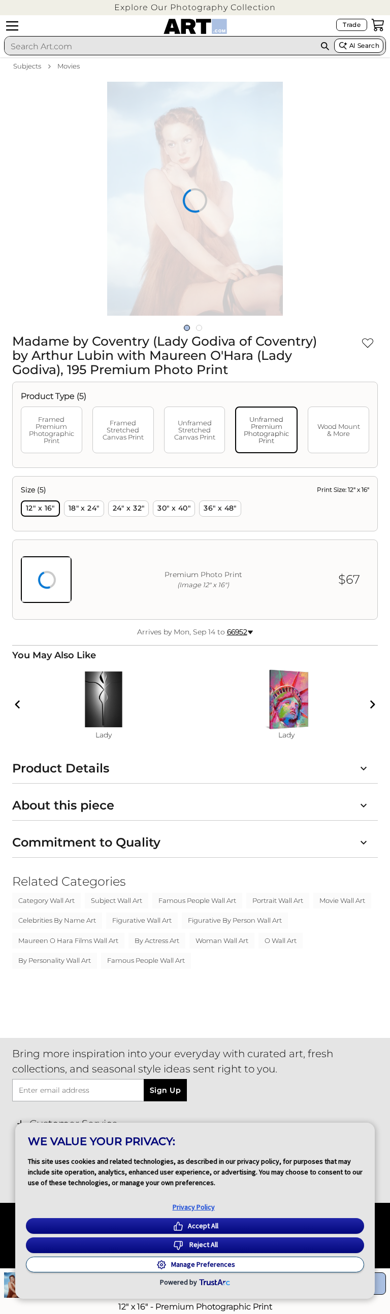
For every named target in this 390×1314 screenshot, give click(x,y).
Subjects (27, 66)
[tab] (51, 430)
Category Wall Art (46, 900)
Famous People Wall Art (197, 900)
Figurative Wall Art (142, 920)
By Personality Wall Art (54, 960)
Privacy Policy (194, 1206)
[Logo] (195, 26)
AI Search (364, 45)
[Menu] (12, 26)
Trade (352, 24)
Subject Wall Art (116, 900)
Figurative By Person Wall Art (235, 920)
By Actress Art (157, 940)
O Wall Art (281, 940)
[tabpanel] (195, 548)
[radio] (40, 508)
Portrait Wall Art (277, 900)
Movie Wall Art (342, 900)
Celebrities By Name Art (57, 920)
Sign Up (165, 1090)
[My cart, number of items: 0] (378, 25)
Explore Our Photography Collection (195, 7)
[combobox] (160, 46)
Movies (68, 66)
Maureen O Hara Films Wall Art (68, 940)
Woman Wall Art (222, 940)
